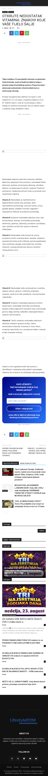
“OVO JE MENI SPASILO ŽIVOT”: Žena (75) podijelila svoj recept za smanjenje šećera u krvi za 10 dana (29, 504)
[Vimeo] (24, 758)
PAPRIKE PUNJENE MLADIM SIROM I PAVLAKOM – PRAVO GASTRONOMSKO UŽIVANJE (12, 452)
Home (4, 8)
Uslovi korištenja (36, 767)
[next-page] (7, 512)
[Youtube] (36, 758)
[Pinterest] (22, 33)
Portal (6, 575)
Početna (9, 767)
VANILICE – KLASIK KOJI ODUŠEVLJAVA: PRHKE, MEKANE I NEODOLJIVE (36, 450)
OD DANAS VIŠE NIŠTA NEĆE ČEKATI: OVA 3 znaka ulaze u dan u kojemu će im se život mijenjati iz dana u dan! (23, 570)
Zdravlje (11, 12)
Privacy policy (25, 767)
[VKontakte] (30, 758)
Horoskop (5, 475)
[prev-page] (3, 512)
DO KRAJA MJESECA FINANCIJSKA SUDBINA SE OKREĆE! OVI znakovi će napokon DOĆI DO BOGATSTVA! (23, 656)
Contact (16, 767)
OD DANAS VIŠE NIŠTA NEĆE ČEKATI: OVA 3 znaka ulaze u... (22, 620)
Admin (6, 28)
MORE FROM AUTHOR (28, 463)
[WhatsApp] (27, 33)
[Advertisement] (24, 59)
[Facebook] (11, 33)
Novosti (10, 8)
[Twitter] (16, 33)
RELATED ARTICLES (11, 463)
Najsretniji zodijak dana (9, 615)
